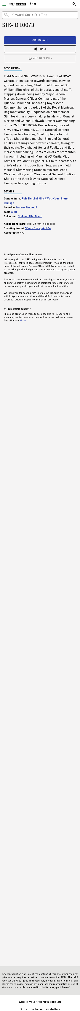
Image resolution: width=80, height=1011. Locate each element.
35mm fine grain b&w (38, 228)
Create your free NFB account (40, 1002)
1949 (14, 212)
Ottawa (20, 207)
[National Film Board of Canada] (17, 4)
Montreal (31, 207)
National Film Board (30, 216)
